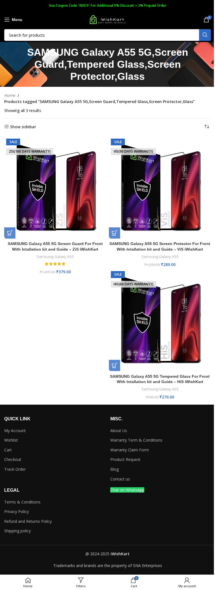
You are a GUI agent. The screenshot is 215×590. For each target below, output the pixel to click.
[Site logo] (107, 19)
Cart (8, 450)
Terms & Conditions (22, 502)
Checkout (12, 459)
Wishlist (11, 440)
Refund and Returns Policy (28, 521)
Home (9, 95)
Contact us (120, 479)
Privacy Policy (16, 511)
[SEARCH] (205, 35)
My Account (15, 430)
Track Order (15, 469)
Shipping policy (17, 530)
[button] (9, 233)
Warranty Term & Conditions (136, 440)
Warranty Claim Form (129, 450)
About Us (118, 430)
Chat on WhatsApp (127, 490)
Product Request (125, 459)
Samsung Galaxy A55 (55, 256)
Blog (114, 469)
